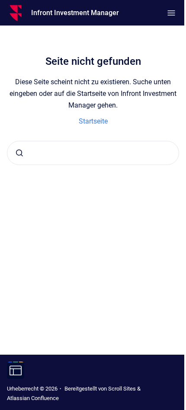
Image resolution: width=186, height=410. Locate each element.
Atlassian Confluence (33, 398)
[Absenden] (19, 153)
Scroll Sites (122, 388)
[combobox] (93, 153)
